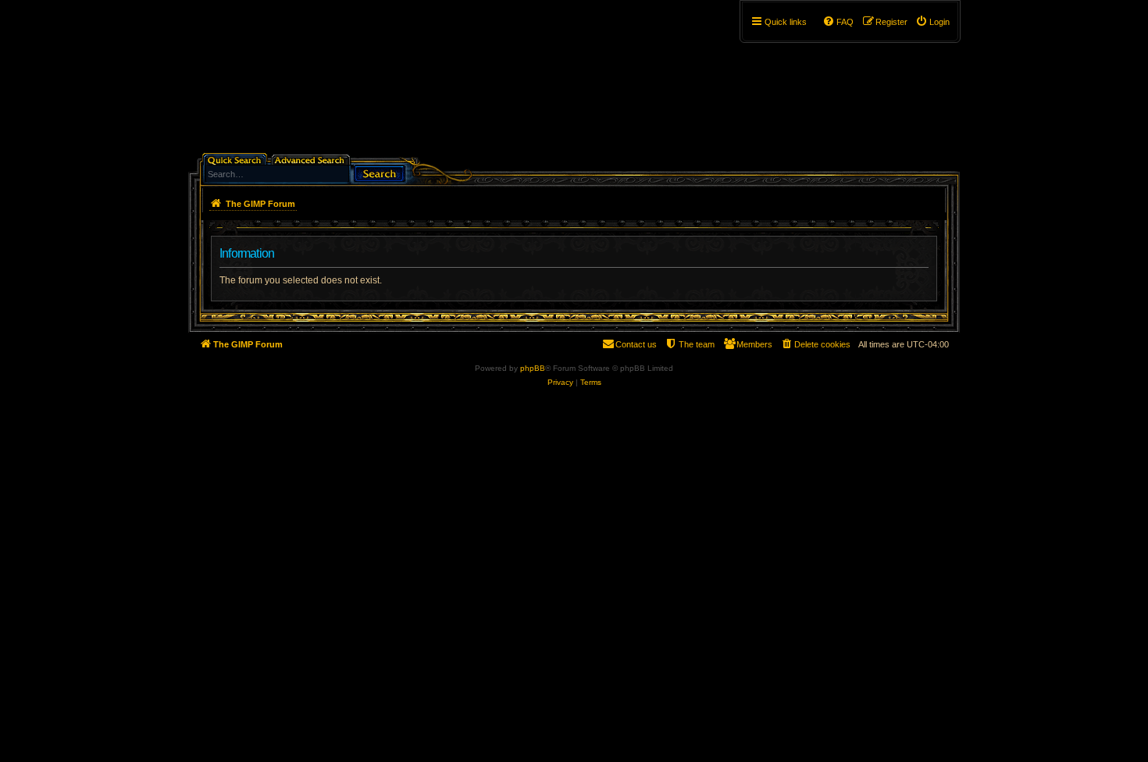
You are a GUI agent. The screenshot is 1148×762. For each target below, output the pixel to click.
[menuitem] (932, 21)
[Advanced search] (312, 159)
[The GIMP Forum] (321, 82)
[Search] (379, 172)
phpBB (532, 368)
